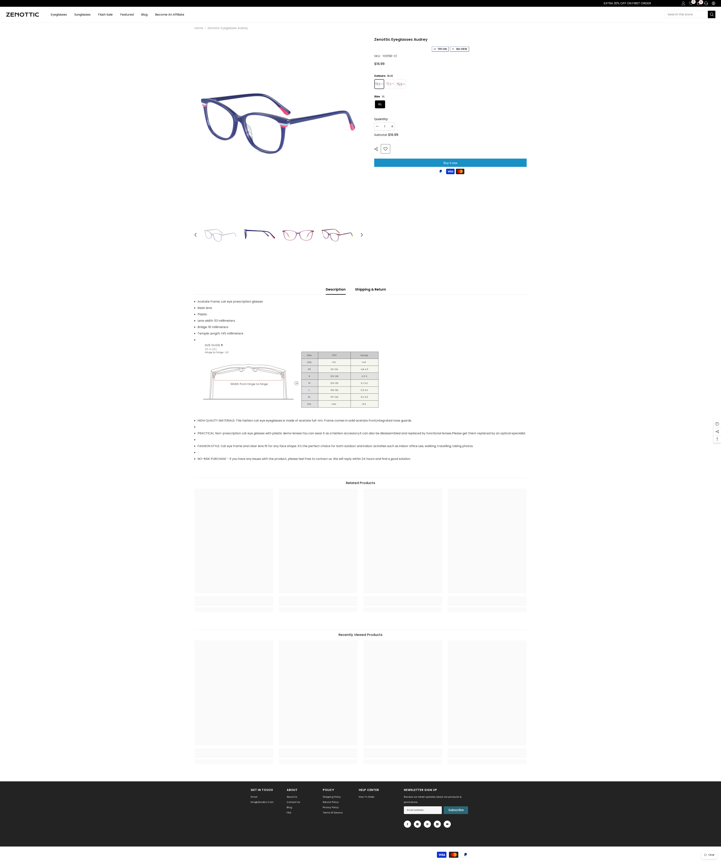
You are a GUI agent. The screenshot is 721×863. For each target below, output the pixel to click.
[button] (195, 235)
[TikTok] (437, 824)
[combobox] (686, 14)
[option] (278, 121)
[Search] (690, 14)
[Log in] (683, 3)
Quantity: (381, 119)
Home (198, 28)
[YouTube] (447, 824)
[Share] (377, 149)
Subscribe (456, 810)
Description (336, 289)
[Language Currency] (713, 3)
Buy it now (450, 163)
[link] (4, 3)
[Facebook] (407, 824)
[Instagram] (417, 824)
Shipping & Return (370, 289)
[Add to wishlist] (385, 149)
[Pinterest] (427, 824)
